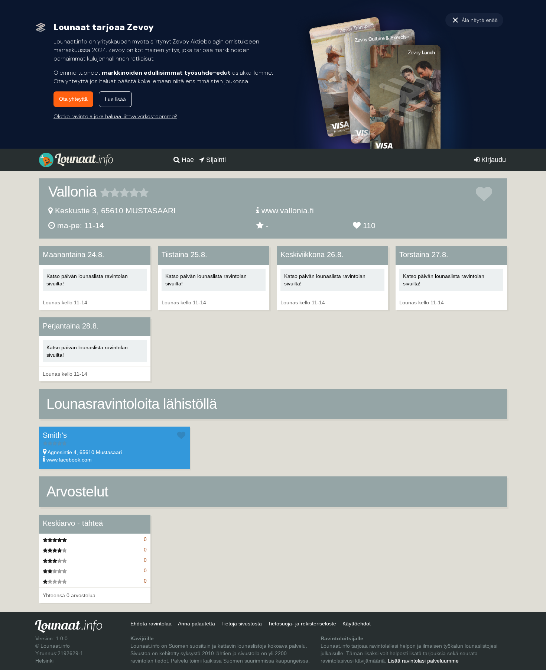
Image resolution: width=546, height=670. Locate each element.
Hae (187, 160)
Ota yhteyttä (73, 99)
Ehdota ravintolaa (151, 624)
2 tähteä (110, 192)
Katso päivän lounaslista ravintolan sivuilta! (87, 280)
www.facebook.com (69, 460)
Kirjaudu (493, 160)
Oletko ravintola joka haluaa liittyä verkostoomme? (115, 116)
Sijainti (215, 160)
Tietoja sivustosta (241, 624)
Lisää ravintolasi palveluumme (423, 661)
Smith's (55, 435)
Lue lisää (115, 99)
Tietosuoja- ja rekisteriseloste (302, 624)
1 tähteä (105, 192)
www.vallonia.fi (287, 210)
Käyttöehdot (356, 624)
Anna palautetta (196, 624)
